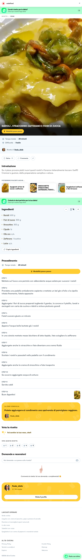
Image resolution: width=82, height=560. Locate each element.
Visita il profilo (41, 497)
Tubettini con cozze (8, 528)
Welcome (45, 550)
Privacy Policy (6, 544)
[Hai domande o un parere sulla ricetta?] (39, 460)
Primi (12, 16)
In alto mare (6, 525)
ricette (5, 16)
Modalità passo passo (14, 131)
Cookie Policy (46, 544)
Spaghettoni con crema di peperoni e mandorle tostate (20, 531)
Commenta (24, 158)
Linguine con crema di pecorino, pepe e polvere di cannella (21, 519)
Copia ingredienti (12, 249)
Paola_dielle (18, 150)
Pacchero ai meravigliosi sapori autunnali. (15, 522)
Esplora (4, 550)
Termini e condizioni (8, 547)
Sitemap (44, 547)
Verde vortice (6, 515)
